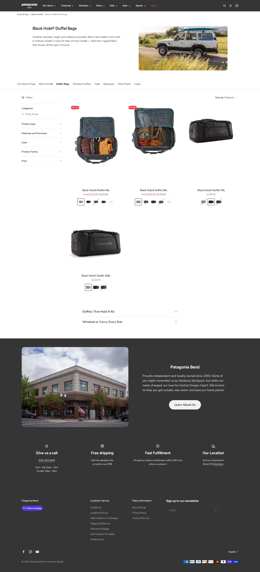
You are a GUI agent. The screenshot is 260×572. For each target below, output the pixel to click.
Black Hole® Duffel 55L (153, 190)
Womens (83, 5)
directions (218, 464)
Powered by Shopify (54, 561)
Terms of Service (140, 518)
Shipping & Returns (100, 523)
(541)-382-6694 (46, 460)
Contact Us (95, 507)
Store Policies (139, 507)
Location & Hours (99, 512)
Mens (99, 5)
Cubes (137, 84)
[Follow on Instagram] (30, 552)
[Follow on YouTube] (37, 552)
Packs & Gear (23, 14)
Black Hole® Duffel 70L (211, 190)
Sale (153, 5)
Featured (66, 5)
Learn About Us (185, 405)
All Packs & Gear (26, 84)
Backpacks (109, 84)
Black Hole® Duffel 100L (96, 275)
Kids (112, 5)
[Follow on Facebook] (23, 552)
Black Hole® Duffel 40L (96, 190)
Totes (97, 84)
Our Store (48, 5)
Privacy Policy (139, 512)
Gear (125, 5)
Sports (139, 5)
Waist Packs (124, 84)
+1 (111, 202)
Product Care (97, 539)
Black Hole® (37, 14)
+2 (168, 202)
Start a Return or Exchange (104, 518)
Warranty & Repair (99, 528)
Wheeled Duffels (82, 84)
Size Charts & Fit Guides (102, 534)
